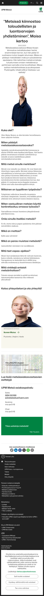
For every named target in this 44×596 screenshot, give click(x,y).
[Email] (32, 450)
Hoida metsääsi (10, 464)
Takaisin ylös (9, 456)
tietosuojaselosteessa (26, 571)
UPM (3, 533)
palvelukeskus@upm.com (17, 397)
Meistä (7, 474)
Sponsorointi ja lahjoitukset (11, 538)
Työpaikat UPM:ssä (8, 536)
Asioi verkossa (9, 467)
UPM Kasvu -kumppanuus (14, 469)
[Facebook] (20, 450)
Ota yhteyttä (9, 477)
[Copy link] (12, 450)
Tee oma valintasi (22, 588)
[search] (37, 3)
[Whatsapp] (28, 450)
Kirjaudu (23, 3)
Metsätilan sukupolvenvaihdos (12, 496)
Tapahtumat (6, 506)
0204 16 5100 (10, 395)
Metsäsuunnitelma (8, 494)
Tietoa (7, 472)
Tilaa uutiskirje (7, 511)
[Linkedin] (16, 450)
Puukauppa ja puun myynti (11, 488)
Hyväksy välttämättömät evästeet (22, 582)
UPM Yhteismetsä (8, 527)
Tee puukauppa (10, 461)
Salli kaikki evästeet (22, 576)
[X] (24, 450)
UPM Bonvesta (7, 529)
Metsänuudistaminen (9, 490)
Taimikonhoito (7, 492)
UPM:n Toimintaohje (9, 540)
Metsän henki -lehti (8, 509)
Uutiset (4, 504)
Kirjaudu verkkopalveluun (11, 486)
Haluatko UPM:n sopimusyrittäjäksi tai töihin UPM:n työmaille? (19, 518)
